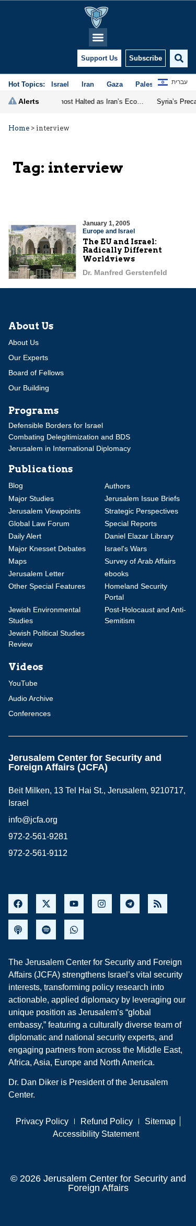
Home (18, 128)
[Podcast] (18, 929)
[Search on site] (179, 58)
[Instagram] (101, 903)
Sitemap (160, 1121)
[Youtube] (74, 903)
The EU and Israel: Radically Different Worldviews (122, 250)
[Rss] (157, 903)
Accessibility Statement (96, 1133)
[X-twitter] (45, 903)
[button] (98, 37)
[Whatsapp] (74, 929)
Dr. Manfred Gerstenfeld (125, 272)
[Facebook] (18, 903)
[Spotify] (45, 929)
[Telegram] (130, 903)
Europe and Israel (109, 231)
